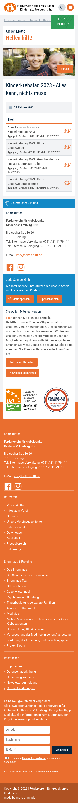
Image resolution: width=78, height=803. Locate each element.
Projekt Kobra (16, 645)
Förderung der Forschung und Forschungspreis (38, 640)
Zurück (65, 69)
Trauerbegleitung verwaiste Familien (31, 602)
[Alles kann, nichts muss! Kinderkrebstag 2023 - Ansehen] (67, 131)
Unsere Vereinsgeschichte (24, 521)
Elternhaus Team (18, 580)
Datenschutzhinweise (46, 771)
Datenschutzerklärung (21, 671)
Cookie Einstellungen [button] (21, 688)
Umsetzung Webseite (21, 677)
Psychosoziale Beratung (23, 597)
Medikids (13, 613)
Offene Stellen (16, 586)
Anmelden (62, 750)
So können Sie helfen (22, 362)
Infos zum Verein (18, 510)
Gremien (12, 516)
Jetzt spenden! (21, 299)
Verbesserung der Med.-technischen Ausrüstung (39, 634)
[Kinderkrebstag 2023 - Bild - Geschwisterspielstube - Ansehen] (67, 183)
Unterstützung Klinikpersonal (26, 629)
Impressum (14, 666)
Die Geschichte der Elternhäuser (28, 575)
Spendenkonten (50, 299)
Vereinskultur (16, 505)
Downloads (14, 532)
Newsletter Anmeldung (22, 682)
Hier (9, 318)
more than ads (25, 797)
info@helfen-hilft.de (29, 255)
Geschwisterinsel (18, 591)
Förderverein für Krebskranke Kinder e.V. (30, 20)
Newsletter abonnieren (23, 373)
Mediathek (14, 538)
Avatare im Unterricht (21, 608)
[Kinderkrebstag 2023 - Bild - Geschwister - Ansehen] (67, 147)
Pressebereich (16, 543)
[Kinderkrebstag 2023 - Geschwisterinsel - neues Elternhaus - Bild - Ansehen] (67, 165)
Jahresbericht (16, 527)
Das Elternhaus (17, 569)
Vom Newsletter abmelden (18, 771)
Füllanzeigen (15, 549)
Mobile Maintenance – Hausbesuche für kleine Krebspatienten (38, 621)
